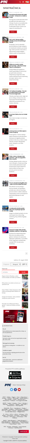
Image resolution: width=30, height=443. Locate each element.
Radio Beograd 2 (22, 420)
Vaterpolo (11, 404)
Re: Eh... (5, 357)
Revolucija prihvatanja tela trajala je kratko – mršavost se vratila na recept (18, 16)
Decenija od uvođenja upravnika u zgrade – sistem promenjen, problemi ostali (11, 305)
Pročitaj (12, 31)
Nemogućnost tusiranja (8, 343)
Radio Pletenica (24, 421)
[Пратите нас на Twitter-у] (11, 389)
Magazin (6, 408)
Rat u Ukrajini (8, 399)
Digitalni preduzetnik (23, 410)
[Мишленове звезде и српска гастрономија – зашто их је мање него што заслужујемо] (5, 65)
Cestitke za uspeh (7, 350)
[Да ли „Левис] (5, 40)
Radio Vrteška (24, 423)
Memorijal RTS (19, 405)
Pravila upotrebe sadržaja (20, 437)
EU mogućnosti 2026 (21, 400)
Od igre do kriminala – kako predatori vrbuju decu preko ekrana (11, 297)
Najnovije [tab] (4, 268)
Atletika (17, 404)
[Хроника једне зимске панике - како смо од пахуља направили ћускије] (5, 209)
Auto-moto (24, 404)
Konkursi (11, 427)
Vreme (14, 399)
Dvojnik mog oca (7, 336)
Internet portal (18, 427)
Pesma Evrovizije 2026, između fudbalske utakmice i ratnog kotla (18, 230)
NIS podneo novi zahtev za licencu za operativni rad (11, 283)
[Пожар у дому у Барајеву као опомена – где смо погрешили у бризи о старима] (5, 157)
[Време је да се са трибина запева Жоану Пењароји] (5, 131)
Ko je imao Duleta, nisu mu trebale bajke (18, 115)
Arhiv (19, 424)
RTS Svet (21, 414)
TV (3, 414)
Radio (5, 420)
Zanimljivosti (17, 408)
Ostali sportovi (10, 405)
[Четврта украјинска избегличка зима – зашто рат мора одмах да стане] (5, 183)
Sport (4, 403)
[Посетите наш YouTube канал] (19, 389)
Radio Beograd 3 (6, 421)
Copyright (10, 437)
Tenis (19, 403)
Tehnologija (4, 409)
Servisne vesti (21, 399)
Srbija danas (24, 397)
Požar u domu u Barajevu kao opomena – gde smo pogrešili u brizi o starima (17, 158)
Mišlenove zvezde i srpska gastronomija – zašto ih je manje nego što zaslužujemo (17, 66)
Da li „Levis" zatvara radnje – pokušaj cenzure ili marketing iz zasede (17, 41)
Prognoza (6, 264)
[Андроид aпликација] (15, 316)
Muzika (24, 408)
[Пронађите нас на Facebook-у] (15, 389)
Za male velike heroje (10, 411)
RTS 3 (16, 414)
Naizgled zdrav (21, 411)
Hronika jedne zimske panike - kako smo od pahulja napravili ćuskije (17, 209)
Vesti (4, 397)
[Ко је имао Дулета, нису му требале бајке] (5, 115)
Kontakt (9, 426)
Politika (8, 397)
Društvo (10, 398)
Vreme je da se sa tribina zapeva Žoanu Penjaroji (17, 131)
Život (11, 408)
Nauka (9, 410)
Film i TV (4, 410)
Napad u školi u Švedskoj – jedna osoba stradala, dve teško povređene (11, 276)
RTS (5, 426)
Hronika (4, 398)
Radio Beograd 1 (12, 420)
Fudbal (9, 403)
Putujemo (11, 409)
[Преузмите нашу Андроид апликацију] (15, 377)
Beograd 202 (15, 421)
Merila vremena (24, 398)
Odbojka (24, 403)
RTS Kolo (6, 416)
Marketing (14, 426)
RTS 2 (11, 414)
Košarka (14, 403)
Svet (18, 397)
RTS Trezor (13, 416)
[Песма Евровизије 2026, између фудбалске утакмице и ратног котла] (5, 230)
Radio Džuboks (16, 423)
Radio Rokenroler (6, 423)
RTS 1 (6, 414)
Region (13, 397)
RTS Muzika (20, 416)
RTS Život (16, 415)
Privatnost (4, 437)
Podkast (13, 400)
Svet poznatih (18, 409)
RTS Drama (10, 415)
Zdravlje (26, 409)
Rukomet (5, 404)
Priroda (14, 410)
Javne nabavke (22, 426)
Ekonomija (15, 398)
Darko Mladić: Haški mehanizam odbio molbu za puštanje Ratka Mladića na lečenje (11, 291)
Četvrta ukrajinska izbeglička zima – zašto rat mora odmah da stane (18, 183)
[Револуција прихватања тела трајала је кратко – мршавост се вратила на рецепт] (5, 15)
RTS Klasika (24, 415)
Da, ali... (4, 329)
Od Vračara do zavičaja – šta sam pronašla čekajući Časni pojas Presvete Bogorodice (18, 92)
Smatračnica (6, 400)
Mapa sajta (23, 431)
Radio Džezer (13, 424)
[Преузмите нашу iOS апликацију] (15, 373)
